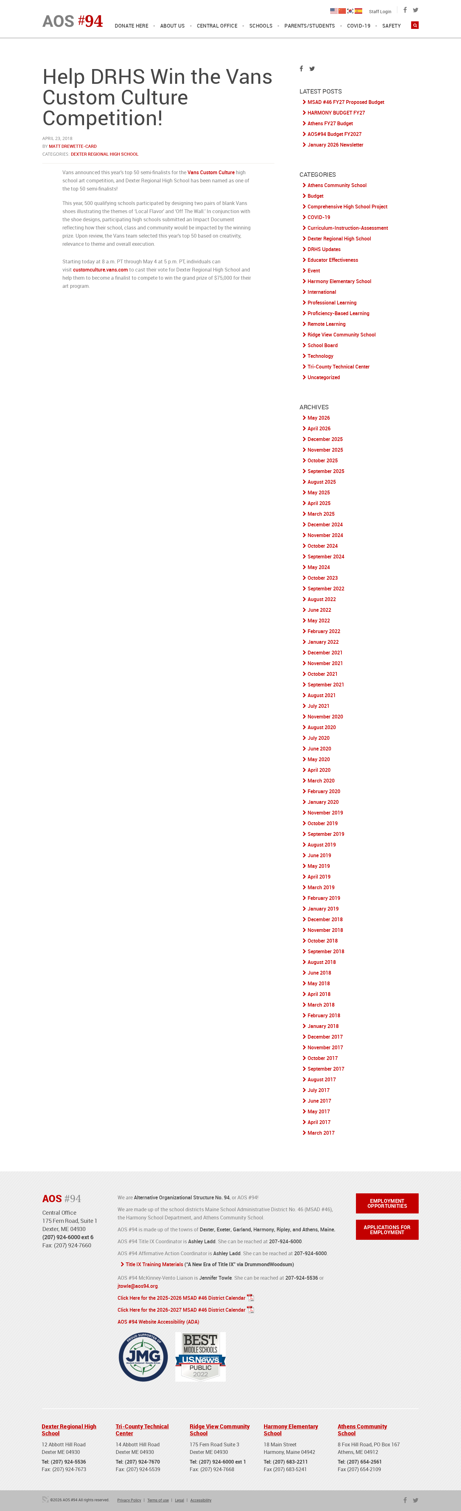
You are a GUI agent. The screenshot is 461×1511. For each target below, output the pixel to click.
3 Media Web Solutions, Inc (45, 1499)
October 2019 (323, 823)
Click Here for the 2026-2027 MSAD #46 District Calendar (182, 1309)
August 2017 (322, 1079)
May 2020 (319, 759)
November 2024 (325, 535)
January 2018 (323, 1026)
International (322, 291)
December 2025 (325, 439)
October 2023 (323, 577)
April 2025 (319, 503)
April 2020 (319, 769)
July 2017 (319, 1090)
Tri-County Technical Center (339, 366)
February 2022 (324, 631)
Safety (391, 26)
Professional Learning (332, 302)
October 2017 (323, 1058)
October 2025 (323, 460)
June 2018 (319, 972)
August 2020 (322, 727)
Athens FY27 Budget (330, 123)
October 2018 (323, 940)
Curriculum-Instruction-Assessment (348, 227)
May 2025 (319, 492)
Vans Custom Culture (211, 172)
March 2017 (321, 1132)
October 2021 (323, 673)
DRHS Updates (324, 249)
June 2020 (319, 748)
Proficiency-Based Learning (338, 313)
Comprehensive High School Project (347, 206)
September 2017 (326, 1068)
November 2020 (325, 716)
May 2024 (319, 567)
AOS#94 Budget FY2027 (335, 134)
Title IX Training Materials (154, 1264)
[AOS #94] (72, 20)
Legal (179, 1500)
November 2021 (325, 663)
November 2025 (325, 449)
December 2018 (325, 919)
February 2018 (324, 1015)
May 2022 (319, 620)
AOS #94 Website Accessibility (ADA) (158, 1321)
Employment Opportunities (387, 1203)
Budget (315, 195)
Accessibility (200, 1500)
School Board (323, 345)
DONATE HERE (132, 26)
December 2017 (325, 1036)
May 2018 (319, 983)
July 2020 (319, 737)
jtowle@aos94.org (138, 1285)
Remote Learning (327, 323)
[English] (334, 10)
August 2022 (322, 599)
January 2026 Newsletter (335, 144)
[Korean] (351, 10)
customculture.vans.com (100, 269)
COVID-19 (359, 26)
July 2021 (319, 705)
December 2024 (325, 524)
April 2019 (319, 876)
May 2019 (319, 866)
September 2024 (326, 556)
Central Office (217, 26)
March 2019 (321, 887)
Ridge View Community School (342, 334)
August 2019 (322, 844)
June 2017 (319, 1100)
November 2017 (325, 1047)
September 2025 (326, 471)
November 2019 (325, 812)
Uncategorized (324, 377)
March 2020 (321, 780)
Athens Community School (337, 185)
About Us (172, 26)
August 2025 (322, 481)
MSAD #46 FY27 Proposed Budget (346, 102)
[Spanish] (359, 10)
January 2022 (323, 641)
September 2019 (326, 834)
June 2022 (319, 609)
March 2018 (321, 1004)
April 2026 (319, 428)
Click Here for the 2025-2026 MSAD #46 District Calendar (182, 1297)
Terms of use (158, 1500)
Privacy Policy (129, 1500)
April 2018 (319, 994)
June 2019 (319, 855)
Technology (320, 355)
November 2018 (325, 930)
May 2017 (319, 1111)
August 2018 (322, 962)
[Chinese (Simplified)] (342, 10)
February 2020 (324, 791)
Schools (261, 26)
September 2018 (326, 951)
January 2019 (323, 908)
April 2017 (319, 1122)
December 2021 (325, 652)
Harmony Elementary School (339, 281)
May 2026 (319, 417)
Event (314, 270)
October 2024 (323, 545)
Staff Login (380, 11)
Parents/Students (309, 26)
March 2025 (321, 513)
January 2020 (323, 802)
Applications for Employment (387, 1230)
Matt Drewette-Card (73, 146)
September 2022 (326, 588)
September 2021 (326, 684)
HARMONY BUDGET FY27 (336, 112)
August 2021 (322, 695)
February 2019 (324, 898)
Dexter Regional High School (105, 154)
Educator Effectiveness (333, 259)
